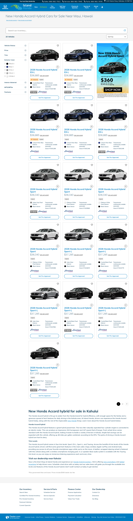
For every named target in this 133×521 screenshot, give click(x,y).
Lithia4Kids (79, 517)
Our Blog (95, 499)
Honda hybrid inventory (82, 462)
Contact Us (96, 492)
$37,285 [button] (73, 254)
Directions (95, 495)
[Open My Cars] (102, 7)
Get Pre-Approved (44, 97)
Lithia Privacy (39, 517)
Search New (23, 492)
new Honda (72, 421)
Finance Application (74, 492)
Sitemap (93, 517)
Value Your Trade (73, 499)
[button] (44, 79)
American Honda (29, 517)
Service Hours (48, 499)
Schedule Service (49, 492)
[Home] (5, 7)
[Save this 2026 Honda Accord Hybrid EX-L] (58, 46)
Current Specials (25, 505)
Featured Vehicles (25, 502)
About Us (96, 7)
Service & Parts (87, 7)
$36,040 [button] (39, 194)
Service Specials (49, 495)
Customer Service (61, 517)
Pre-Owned (52, 7)
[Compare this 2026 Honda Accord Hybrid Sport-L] (91, 246)
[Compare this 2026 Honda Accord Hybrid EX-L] (57, 67)
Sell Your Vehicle (62, 7)
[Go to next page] (127, 404)
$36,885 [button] (39, 75)
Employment (71, 517)
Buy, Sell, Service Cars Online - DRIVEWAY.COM (111, 517)
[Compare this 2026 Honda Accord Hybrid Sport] (57, 186)
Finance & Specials (74, 7)
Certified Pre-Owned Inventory (29, 495)
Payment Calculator (74, 495)
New (36, 7)
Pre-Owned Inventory (26, 499)
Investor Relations (50, 517)
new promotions (110, 462)
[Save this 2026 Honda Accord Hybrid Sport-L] (92, 225)
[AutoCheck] (42, 92)
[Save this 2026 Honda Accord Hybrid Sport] (58, 165)
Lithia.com (87, 517)
